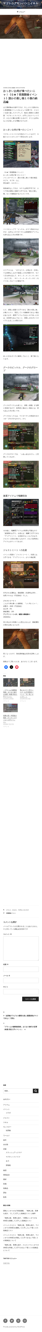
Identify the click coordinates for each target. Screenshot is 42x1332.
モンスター (7, 1127)
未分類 (5, 1144)
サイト (5, 987)
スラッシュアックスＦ (14, 1152)
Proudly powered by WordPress (14, 1327)
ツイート (6, 1263)
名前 (6, 964)
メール (6, 976)
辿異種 (8, 1130)
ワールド (6, 1135)
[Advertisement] (21, 61)
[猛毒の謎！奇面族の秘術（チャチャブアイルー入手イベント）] (10, 708)
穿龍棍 (8, 1165)
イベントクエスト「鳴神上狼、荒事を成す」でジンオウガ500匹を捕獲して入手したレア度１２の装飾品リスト (21, 1228)
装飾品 (5, 1188)
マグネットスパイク (23, 910)
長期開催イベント (11, 913)
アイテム (6, 1105)
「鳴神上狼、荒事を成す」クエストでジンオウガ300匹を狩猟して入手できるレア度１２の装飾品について (21, 1247)
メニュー (22, 12)
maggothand (20, 87)
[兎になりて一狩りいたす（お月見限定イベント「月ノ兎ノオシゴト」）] (27, 682)
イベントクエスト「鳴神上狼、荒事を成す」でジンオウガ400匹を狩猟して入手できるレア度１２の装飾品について (21, 1237)
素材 (4, 1179)
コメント (7, 934)
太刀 (7, 1161)
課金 (4, 1193)
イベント (8, 910)
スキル (5, 1122)
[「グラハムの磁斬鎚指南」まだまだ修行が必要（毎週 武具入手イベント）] (10, 682)
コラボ (8, 1113)
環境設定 (6, 1175)
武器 (4, 1149)
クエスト (14, 910)
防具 (4, 1197)
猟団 (4, 1170)
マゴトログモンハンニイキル (20, 3)
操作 (4, 1140)
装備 (4, 1184)
